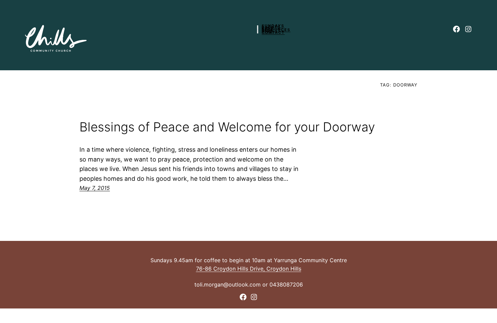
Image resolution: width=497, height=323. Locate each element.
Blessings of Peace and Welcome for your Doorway (227, 127)
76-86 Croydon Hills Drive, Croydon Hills (248, 268)
